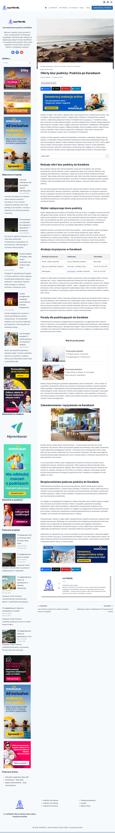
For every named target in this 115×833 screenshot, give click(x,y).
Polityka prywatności (88, 800)
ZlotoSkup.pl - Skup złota (14, 780)
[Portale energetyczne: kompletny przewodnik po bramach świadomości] (11, 299)
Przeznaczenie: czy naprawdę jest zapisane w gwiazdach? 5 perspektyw (25, 225)
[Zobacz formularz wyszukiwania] (99, 2)
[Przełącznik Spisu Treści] (106, 156)
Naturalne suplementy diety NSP (17, 777)
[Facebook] (104, 2)
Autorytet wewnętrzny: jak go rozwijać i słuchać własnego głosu (25, 185)
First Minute (63, 8)
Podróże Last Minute (50, 800)
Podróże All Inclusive (50, 806)
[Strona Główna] (41, 66)
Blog (88, 8)
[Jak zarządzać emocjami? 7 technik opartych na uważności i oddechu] (11, 339)
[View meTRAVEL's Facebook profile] (59, 583)
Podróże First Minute (50, 803)
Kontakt (83, 803)
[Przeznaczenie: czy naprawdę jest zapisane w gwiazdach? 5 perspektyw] (11, 225)
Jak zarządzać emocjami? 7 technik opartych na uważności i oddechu (25, 339)
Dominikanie (64, 290)
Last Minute (53, 8)
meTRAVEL (47, 77)
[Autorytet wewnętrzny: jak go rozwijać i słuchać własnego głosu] (11, 185)
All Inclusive (73, 8)
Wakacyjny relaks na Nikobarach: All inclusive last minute (95, 608)
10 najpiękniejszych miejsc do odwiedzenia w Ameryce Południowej (24, 582)
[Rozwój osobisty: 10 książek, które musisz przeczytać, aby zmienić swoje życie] (11, 259)
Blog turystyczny (47, 69)
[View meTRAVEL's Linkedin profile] (59, 587)
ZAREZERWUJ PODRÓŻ (102, 8)
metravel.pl (57, 536)
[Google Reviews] (111, 2)
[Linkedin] (107, 2)
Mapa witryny (85, 806)
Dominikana (87, 120)
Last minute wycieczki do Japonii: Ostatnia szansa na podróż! (53, 608)
